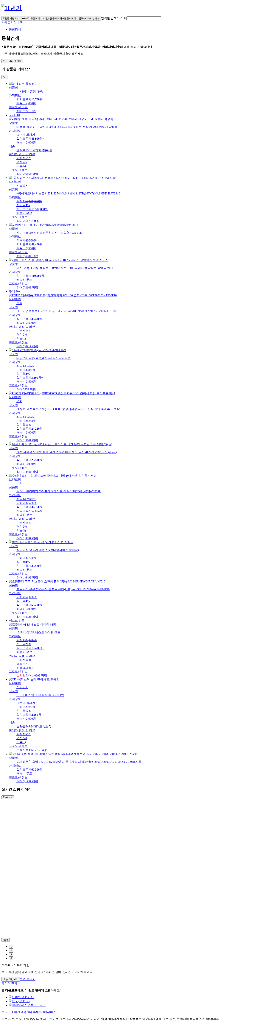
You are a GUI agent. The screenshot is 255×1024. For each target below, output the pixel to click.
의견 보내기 (27, 979)
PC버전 (15, 1012)
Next (5, 939)
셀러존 (36, 1012)
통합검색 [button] (15, 29)
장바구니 (19, 22)
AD (4, 77)
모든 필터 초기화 (12, 61)
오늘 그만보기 (10, 979)
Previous (8, 797)
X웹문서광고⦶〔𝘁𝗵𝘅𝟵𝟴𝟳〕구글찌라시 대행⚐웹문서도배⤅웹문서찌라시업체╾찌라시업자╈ (51, 18)
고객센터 (26, 1012)
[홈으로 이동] (11, 7)
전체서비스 (48, 1012)
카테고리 (7, 22)
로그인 (5, 1012)
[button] (143, 18)
